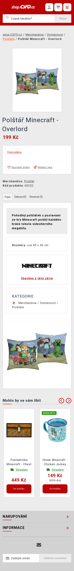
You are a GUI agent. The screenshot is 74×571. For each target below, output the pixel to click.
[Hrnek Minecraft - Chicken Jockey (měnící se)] (55, 430)
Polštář (29, 181)
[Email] (39, 545)
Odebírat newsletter (55, 558)
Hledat (63, 18)
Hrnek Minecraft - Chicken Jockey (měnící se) (55, 462)
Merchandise (27, 303)
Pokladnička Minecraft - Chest (18, 462)
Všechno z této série (37, 278)
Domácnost (48, 303)
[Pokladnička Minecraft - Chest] (19, 430)
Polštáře (18, 307)
